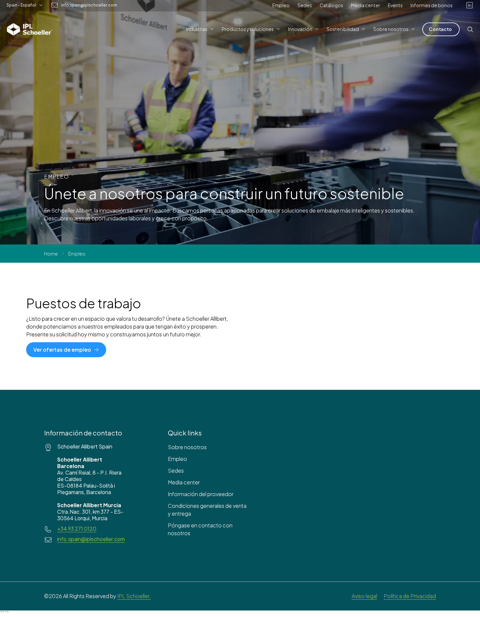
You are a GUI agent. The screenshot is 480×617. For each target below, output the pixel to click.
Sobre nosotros (187, 447)
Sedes (304, 5)
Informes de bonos (431, 5)
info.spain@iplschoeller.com (89, 5)
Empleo (281, 5)
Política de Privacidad (410, 596)
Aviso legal (364, 596)
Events (395, 5)
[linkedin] (469, 5)
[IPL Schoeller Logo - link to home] (30, 29)
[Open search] (470, 29)
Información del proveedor (200, 494)
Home (51, 254)
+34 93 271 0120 (76, 528)
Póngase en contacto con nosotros (200, 529)
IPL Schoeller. (134, 596)
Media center (365, 5)
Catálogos (331, 5)
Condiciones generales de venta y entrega (207, 509)
